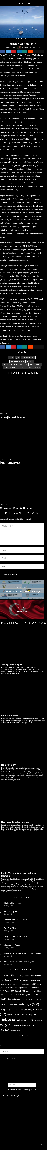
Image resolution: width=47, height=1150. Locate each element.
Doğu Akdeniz (28, 358)
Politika (22, 41)
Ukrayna (26, 1020)
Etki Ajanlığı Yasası (12, 945)
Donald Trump (10, 988)
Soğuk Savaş (9, 368)
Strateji (30, 1010)
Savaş (5, 1010)
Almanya (29, 975)
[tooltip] (2, 51)
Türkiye (10, 1020)
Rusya (30, 361)
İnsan (27, 1025)
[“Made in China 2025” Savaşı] (22, 589)
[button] (41, 1051)
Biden (36, 980)
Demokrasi (29, 984)
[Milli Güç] (22, 609)
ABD (11, 358)
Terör (22, 1014)
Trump (32, 1015)
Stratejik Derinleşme (12, 417)
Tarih (21, 368)
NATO (7, 998)
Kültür (14, 995)
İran (35, 1025)
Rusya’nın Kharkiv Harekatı (16, 508)
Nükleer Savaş (17, 361)
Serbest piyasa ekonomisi (15, 364)
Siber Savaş (35, 364)
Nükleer (19, 999)
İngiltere (18, 1025)
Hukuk (29, 991)
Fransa (10, 991)
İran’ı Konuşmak (10, 462)
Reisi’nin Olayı (8, 765)
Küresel (24, 995)
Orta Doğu (29, 999)
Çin (17, 358)
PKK (39, 999)
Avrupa (12, 980)
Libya (35, 995)
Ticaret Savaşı (33, 368)
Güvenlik (20, 991)
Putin (17, 1005)
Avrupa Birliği (25, 980)
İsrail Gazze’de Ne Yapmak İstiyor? (19, 962)
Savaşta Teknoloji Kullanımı (16, 920)
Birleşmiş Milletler (7, 984)
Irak (36, 991)
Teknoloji (11, 1015)
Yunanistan (39, 1020)
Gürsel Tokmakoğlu (31, 47)
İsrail (5, 1029)
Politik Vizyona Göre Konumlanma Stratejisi (19, 874)
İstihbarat (15, 1030)
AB (3, 975)
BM (18, 984)
